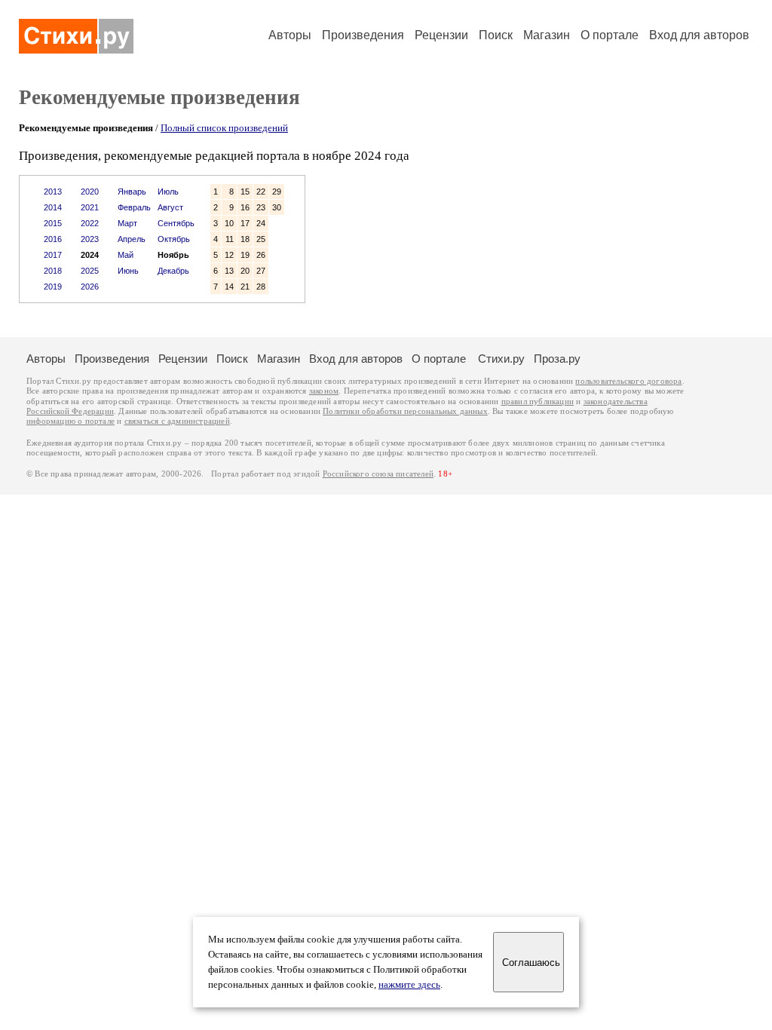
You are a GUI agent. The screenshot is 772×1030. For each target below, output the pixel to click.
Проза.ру (557, 358)
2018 (53, 270)
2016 (53, 239)
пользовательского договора (628, 381)
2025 (90, 270)
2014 (53, 207)
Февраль (134, 207)
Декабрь (173, 270)
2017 (53, 254)
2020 (90, 191)
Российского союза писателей (378, 474)
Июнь (128, 270)
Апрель (132, 239)
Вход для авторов (699, 35)
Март (127, 223)
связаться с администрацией (177, 421)
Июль (168, 191)
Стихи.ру (501, 358)
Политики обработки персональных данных (405, 411)
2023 (90, 239)
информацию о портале (70, 421)
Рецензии (441, 35)
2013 (53, 191)
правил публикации (537, 401)
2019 (53, 286)
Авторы (289, 35)
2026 (90, 286)
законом (324, 391)
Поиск (496, 35)
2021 (90, 207)
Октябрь (174, 239)
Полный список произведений (224, 127)
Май (125, 254)
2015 (53, 223)
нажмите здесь (409, 984)
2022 (90, 223)
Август (170, 207)
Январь (132, 191)
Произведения (363, 35)
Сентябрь (176, 223)
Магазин (546, 35)
